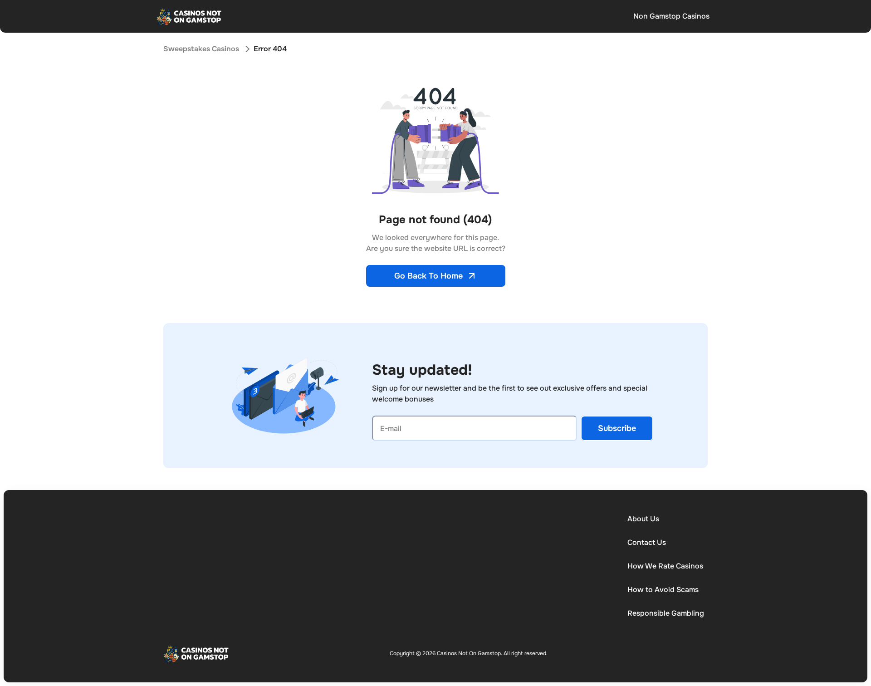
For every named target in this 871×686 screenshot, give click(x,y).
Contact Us (646, 542)
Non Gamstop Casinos (671, 16)
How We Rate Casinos (665, 566)
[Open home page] (189, 16)
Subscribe (617, 428)
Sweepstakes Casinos (201, 49)
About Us (643, 519)
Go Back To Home (428, 276)
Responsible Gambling (665, 613)
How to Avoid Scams (663, 589)
